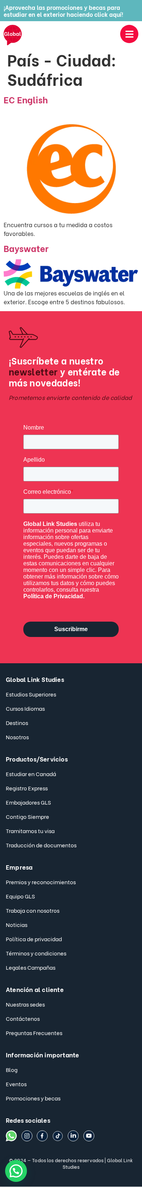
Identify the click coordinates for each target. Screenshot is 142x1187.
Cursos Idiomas (25, 708)
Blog (11, 1069)
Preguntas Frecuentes (34, 1032)
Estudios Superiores (31, 694)
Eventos (16, 1084)
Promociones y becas (33, 1098)
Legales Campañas (30, 967)
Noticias (16, 924)
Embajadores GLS (28, 802)
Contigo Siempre (27, 816)
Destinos (17, 722)
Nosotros (17, 737)
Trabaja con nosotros (32, 910)
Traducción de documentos (41, 845)
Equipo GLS (20, 896)
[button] (16, 1171)
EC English (26, 99)
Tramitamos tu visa (30, 831)
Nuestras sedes (25, 1004)
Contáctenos (23, 1018)
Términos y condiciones (36, 953)
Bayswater (26, 247)
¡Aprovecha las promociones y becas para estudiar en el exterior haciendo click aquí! (63, 10)
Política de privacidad (34, 939)
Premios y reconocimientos (41, 882)
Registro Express (27, 788)
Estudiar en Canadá (31, 774)
